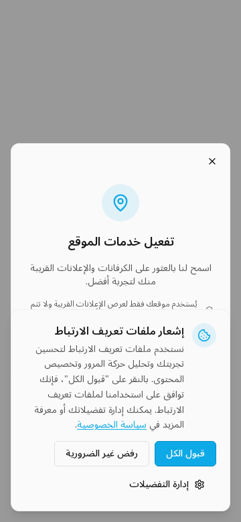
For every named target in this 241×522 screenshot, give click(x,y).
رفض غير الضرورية (102, 453)
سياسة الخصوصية (112, 425)
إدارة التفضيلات (159, 484)
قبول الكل (185, 453)
